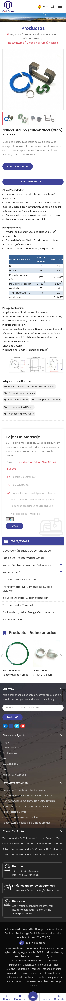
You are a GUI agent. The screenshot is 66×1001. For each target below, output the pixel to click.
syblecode (10, 952)
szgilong (10, 969)
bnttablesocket (14, 977)
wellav (59, 948)
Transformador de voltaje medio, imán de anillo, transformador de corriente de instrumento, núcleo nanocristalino (33, 838)
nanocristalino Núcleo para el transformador (26, 823)
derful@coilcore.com (47, 890)
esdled (42, 977)
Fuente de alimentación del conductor (24, 790)
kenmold (39, 956)
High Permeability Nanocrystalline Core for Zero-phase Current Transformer (15, 673)
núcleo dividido (31, 38)
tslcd (55, 965)
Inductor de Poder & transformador (25, 598)
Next (61, 655)
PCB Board (43, 952)
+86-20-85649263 (29, 875)
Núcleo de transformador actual (38, 34)
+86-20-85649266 (28, 871)
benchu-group (52, 981)
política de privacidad (14, 775)
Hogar (13, 34)
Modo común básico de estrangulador (27, 551)
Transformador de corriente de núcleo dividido (27, 589)
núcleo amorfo (11, 572)
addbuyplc (23, 969)
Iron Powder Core (13, 620)
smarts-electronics (50, 973)
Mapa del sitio (10, 764)
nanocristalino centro (14, 812)
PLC (17, 956)
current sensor (15, 981)
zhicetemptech (33, 981)
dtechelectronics (52, 969)
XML (4, 769)
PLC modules (51, 960)
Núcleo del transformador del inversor (27, 565)
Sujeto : (31, 466)
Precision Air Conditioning (40, 948)
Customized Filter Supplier (37, 965)
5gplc (50, 956)
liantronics (27, 956)
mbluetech (30, 977)
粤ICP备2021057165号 (38, 937)
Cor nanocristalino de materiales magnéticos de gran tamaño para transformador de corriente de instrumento (33, 844)
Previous (2, 655)
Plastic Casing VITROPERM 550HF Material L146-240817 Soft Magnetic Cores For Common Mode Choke (46, 673)
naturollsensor (29, 973)
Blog (4, 758)
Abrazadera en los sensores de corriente (25, 806)
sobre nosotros (10, 748)
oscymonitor (55, 977)
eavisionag (57, 952)
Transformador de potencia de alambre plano (27, 795)
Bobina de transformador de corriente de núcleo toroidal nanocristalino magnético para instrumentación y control (33, 849)
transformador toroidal (17, 605)
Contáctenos (15, 166)
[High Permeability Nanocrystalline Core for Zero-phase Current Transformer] (16, 653)
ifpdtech (36, 969)
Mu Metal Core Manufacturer (25, 960)
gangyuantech (26, 952)
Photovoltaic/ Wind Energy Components (28, 612)
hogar (5, 742)
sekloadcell (13, 973)
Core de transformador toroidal (20, 817)
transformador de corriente (20, 580)
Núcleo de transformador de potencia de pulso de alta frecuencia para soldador (33, 854)
